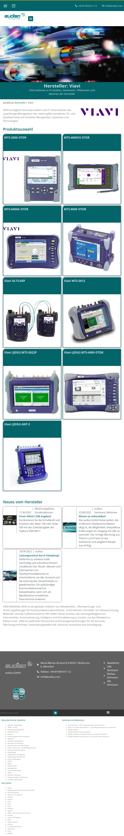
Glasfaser (11, 739)
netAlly (10, 815)
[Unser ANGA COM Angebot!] (10, 520)
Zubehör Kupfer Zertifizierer (18, 777)
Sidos (9, 764)
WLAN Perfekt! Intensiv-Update (79, 732)
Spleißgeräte (12, 768)
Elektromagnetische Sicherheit (19, 736)
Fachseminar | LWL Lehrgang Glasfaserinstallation (86, 725)
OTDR (10, 761)
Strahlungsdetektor (14, 770)
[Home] (5, 6)
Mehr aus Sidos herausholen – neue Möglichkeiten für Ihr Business (92, 727)
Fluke (9, 806)
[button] (30, 18)
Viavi (9, 831)
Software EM (12, 766)
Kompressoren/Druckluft (16, 750)
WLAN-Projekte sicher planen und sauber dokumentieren (88, 736)
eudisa (10, 799)
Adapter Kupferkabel (15, 725)
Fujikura (10, 808)
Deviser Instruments (15, 795)
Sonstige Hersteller (14, 826)
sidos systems (13, 822)
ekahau (10, 734)
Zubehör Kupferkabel (15, 779)
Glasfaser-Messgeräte (15, 741)
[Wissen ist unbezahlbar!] (69, 527)
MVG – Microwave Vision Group (19, 813)
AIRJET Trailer (12, 727)
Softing (10, 824)
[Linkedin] (13, 6)
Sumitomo (11, 829)
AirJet (9, 788)
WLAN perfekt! (73, 730)
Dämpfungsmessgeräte (16, 730)
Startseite (19, 102)
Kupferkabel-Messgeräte (16, 754)
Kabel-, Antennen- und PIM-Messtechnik (22, 748)
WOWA (10, 833)
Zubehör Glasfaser (14, 775)
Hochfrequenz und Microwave (18, 745)
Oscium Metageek (14, 759)
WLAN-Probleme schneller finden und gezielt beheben (87, 734)
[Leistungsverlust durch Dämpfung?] (10, 576)
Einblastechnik (13, 732)
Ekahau (10, 797)
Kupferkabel (12, 752)
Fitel (9, 804)
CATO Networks (13, 792)
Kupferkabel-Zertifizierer (16, 757)
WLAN (10, 773)
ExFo (9, 801)
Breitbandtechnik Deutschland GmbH (21, 790)
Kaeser (10, 811)
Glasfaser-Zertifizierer (15, 743)
